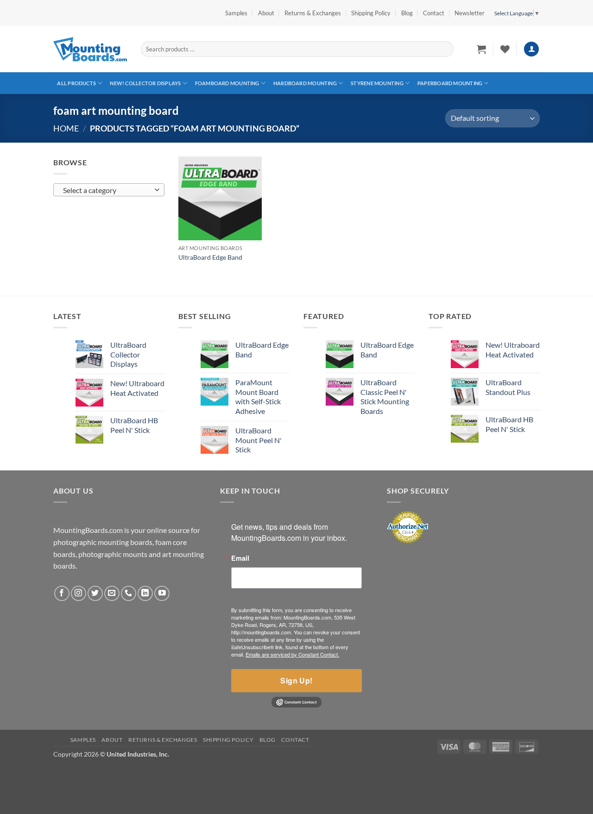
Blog (407, 13)
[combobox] (108, 189)
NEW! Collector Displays (145, 83)
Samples (236, 13)
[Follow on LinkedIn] (145, 593)
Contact (433, 13)
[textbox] (106, 190)
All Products (76, 83)
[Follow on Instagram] (78, 593)
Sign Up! (296, 680)
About (266, 13)
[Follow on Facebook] (61, 593)
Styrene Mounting (377, 83)
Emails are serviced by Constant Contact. (292, 654)
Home (66, 128)
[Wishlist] (505, 49)
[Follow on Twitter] (95, 593)
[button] (469, 13)
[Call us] (128, 593)
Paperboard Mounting (449, 83)
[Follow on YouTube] (162, 593)
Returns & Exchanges (312, 13)
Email (240, 558)
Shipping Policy (371, 13)
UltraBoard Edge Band (210, 257)
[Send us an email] (112, 593)
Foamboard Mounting (227, 83)
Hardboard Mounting (305, 83)
